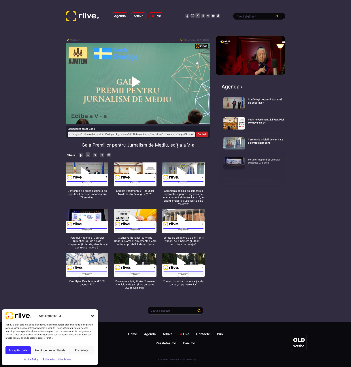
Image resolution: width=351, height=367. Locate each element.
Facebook (81, 154)
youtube (213, 15)
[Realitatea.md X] (197, 15)
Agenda (120, 16)
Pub (220, 334)
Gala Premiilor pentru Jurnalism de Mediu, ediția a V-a (138, 145)
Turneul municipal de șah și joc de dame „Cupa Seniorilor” (183, 283)
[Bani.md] (299, 342)
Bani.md (189, 343)
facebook (187, 15)
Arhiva (138, 16)
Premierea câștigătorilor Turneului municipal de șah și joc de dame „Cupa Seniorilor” (135, 284)
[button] (92, 316)
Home (132, 334)
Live (158, 16)
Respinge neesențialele (50, 350)
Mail (109, 154)
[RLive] (82, 16)
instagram (192, 15)
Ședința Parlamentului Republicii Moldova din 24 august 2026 (135, 192)
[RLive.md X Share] (88, 154)
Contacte (203, 334)
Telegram (95, 154)
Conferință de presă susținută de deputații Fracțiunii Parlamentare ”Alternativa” (87, 194)
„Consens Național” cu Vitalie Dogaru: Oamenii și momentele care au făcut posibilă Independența (135, 241)
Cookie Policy (31, 359)
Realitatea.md (166, 343)
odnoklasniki (203, 15)
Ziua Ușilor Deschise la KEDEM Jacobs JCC (87, 283)
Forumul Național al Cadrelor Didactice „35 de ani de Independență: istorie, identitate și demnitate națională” (87, 242)
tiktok (218, 15)
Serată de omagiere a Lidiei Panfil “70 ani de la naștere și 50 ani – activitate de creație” (183, 241)
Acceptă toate (18, 350)
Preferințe (81, 350)
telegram (208, 15)
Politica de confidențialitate (57, 359)
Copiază (202, 134)
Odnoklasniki (102, 154)
